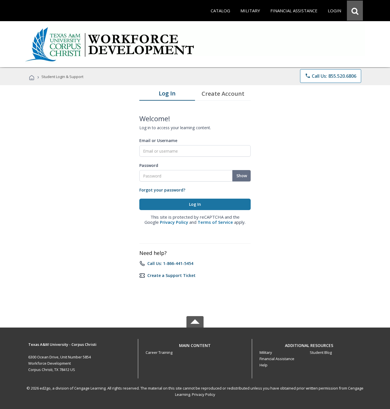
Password (148, 165)
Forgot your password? (162, 190)
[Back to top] (195, 344)
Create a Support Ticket (171, 275)
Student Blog (321, 352)
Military (266, 352)
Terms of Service (215, 222)
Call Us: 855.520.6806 (330, 76)
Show (241, 175)
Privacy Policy (174, 222)
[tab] (167, 94)
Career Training (159, 352)
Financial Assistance (277, 358)
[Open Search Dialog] (355, 11)
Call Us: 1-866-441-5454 (170, 263)
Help (264, 365)
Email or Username (158, 140)
